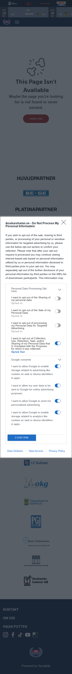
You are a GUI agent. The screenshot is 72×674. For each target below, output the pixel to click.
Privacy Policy (57, 450)
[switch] (58, 298)
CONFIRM (22, 437)
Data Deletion (15, 450)
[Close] (64, 223)
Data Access (36, 450)
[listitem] (36, 289)
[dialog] (36, 337)
